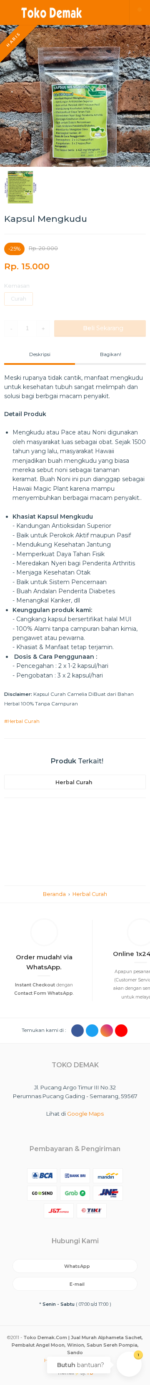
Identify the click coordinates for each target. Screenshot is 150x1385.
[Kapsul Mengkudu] (75, 96)
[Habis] (75, 309)
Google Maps (85, 1113)
